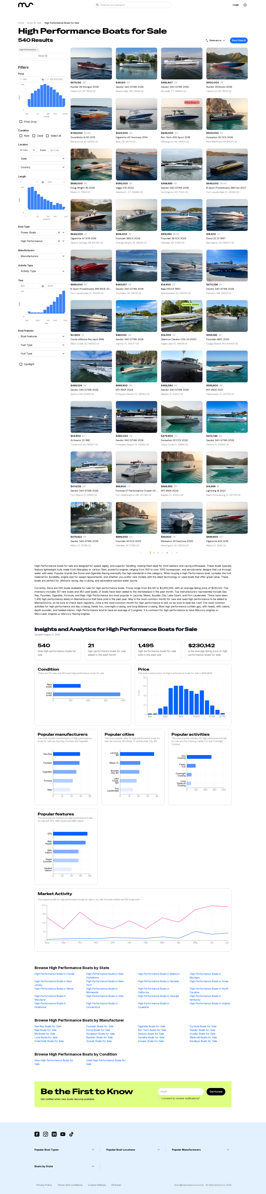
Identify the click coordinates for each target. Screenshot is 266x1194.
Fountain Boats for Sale (99, 1026)
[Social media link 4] (62, 1134)
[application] (83, 692)
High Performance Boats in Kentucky (205, 997)
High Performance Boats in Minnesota (101, 990)
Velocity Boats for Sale (151, 1033)
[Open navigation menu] (245, 5)
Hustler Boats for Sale (202, 1033)
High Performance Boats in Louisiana (153, 1005)
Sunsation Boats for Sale (100, 1033)
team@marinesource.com (189, 1184)
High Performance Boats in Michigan (205, 975)
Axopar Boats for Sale (151, 1041)
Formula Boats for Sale (203, 1026)
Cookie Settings (97, 1184)
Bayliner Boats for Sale (99, 1037)
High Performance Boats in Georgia (158, 996)
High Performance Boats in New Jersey (53, 983)
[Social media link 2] (45, 1134)
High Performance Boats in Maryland (50, 997)
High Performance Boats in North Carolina (209, 990)
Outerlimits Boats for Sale (49, 1041)
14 (167, 552)
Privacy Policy (44, 1184)
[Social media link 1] (36, 1134)
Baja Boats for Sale (45, 1030)
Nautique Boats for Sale (203, 1041)
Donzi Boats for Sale (98, 1030)
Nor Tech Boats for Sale (152, 1030)
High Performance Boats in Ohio (104, 996)
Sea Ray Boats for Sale (47, 1026)
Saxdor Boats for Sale (202, 1030)
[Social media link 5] (71, 1134)
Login (236, 4)
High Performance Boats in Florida (54, 973)
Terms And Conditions (70, 1184)
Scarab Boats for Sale (99, 1041)
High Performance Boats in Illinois (54, 988)
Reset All (42, 55)
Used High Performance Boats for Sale (106, 1062)
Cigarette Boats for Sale (151, 1026)
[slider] (26, 106)
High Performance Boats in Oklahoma (50, 1005)
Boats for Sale (34, 23)
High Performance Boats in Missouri (159, 973)
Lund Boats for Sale (45, 1037)
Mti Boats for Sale (44, 1033)
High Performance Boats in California (153, 990)
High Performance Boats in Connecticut (101, 1005)
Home (21, 23)
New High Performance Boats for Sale (53, 1062)
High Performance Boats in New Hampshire (104, 975)
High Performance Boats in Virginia (210, 1003)
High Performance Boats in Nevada (158, 981)
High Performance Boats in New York (104, 983)
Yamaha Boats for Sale (151, 1037)
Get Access (216, 1091)
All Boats (116, 1184)
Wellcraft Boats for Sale (203, 1037)
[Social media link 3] (54, 1134)
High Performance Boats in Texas (209, 981)
